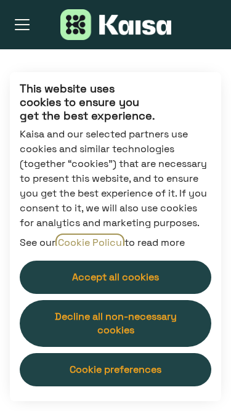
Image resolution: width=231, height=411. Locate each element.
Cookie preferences (115, 369)
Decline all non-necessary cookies (116, 323)
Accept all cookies (115, 277)
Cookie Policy (90, 242)
